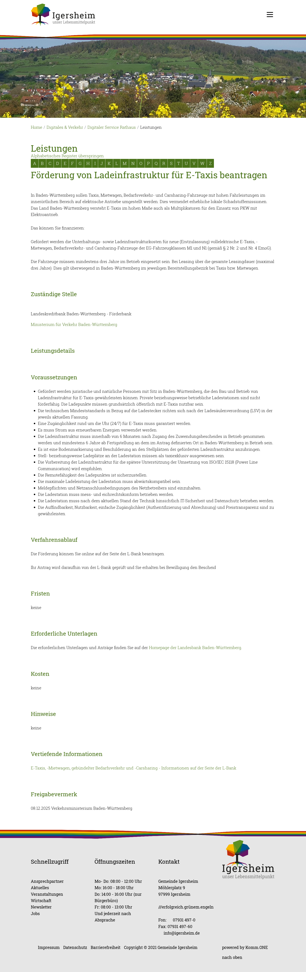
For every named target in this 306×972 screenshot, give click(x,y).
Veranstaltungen (47, 894)
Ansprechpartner (47, 881)
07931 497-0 (184, 920)
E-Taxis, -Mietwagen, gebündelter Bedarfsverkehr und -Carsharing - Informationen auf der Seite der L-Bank (133, 768)
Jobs (35, 913)
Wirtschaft (41, 900)
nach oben (232, 957)
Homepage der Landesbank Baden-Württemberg (195, 647)
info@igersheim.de (182, 933)
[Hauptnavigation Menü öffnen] (270, 14)
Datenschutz (75, 947)
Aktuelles (40, 887)
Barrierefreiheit (105, 947)
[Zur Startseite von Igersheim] (63, 14)
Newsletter (41, 907)
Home (36, 127)
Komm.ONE (256, 947)
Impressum (49, 947)
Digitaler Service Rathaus (111, 127)
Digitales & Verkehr (65, 127)
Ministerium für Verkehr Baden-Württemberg (74, 324)
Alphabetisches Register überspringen (67, 156)
